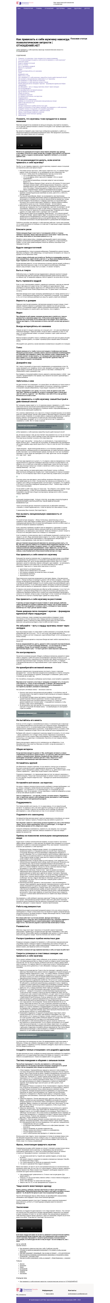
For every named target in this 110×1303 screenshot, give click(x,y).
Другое (22, 1264)
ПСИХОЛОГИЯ (28, 8)
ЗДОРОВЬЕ (77, 8)
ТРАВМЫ (39, 8)
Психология (23, 1270)
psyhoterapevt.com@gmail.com (77, 1294)
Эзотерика (23, 1273)
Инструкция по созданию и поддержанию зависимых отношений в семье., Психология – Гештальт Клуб (44, 1255)
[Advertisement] (55, 23)
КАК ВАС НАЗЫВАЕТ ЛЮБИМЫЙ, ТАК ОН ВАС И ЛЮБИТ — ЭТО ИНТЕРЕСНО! (45, 1253)
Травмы (22, 1272)
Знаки (69, 8)
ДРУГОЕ (87, 8)
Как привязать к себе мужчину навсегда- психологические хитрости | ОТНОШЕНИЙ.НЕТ (49, 1281)
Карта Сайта (50, 1294)
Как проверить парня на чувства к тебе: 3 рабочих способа (39, 1248)
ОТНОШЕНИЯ (49, 8)
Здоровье (23, 1265)
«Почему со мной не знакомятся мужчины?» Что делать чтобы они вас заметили (43, 1250)
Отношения (23, 1268)
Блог (19, 8)
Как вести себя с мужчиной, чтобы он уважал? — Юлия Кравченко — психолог (45, 1258)
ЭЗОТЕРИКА (60, 8)
